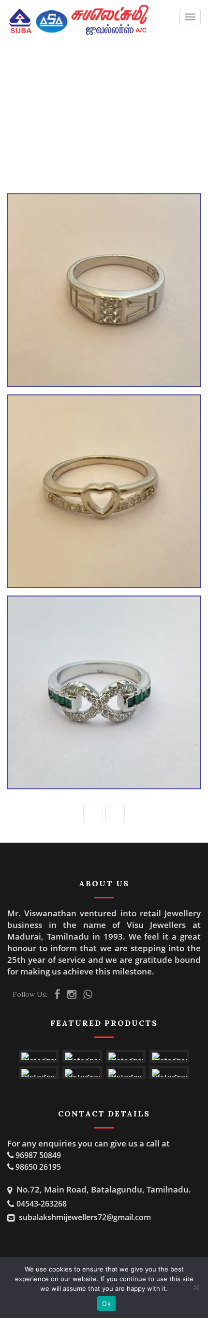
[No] (196, 1287)
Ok (106, 1303)
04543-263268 (41, 1203)
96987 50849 (38, 1155)
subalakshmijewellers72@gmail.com (85, 1217)
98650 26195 (38, 1166)
